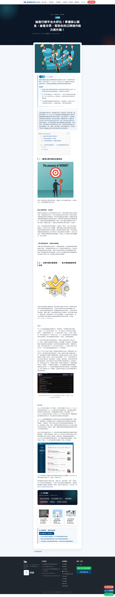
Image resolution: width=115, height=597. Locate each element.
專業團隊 (64, 566)
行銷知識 (65, 2)
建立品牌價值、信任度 (50, 138)
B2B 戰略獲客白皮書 (67, 574)
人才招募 (64, 569)
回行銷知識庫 (38, 551)
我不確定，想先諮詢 (61, 502)
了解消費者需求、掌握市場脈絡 (52, 140)
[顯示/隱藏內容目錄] (67, 134)
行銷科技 (51, 2)
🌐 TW (83, 2)
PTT (45, 147)
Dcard (46, 149)
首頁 (52, 14)
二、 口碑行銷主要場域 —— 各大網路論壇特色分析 (55, 145)
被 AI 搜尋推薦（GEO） (57, 498)
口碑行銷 (62, 14)
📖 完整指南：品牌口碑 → (46, 533)
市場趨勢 (70, 2)
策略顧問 (38, 2)
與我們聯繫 (91, 2)
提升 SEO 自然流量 (44, 498)
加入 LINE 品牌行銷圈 (84, 568)
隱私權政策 (65, 586)
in (80, 564)
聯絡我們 (64, 583)
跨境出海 (52, 502)
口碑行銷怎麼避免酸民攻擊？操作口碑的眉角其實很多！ (59, 120)
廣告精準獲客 (68, 498)
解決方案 (44, 2)
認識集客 (77, 2)
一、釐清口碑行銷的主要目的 (49, 136)
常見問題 (64, 581)
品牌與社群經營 (43, 502)
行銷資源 (58, 2)
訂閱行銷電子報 (84, 572)
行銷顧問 (64, 564)
